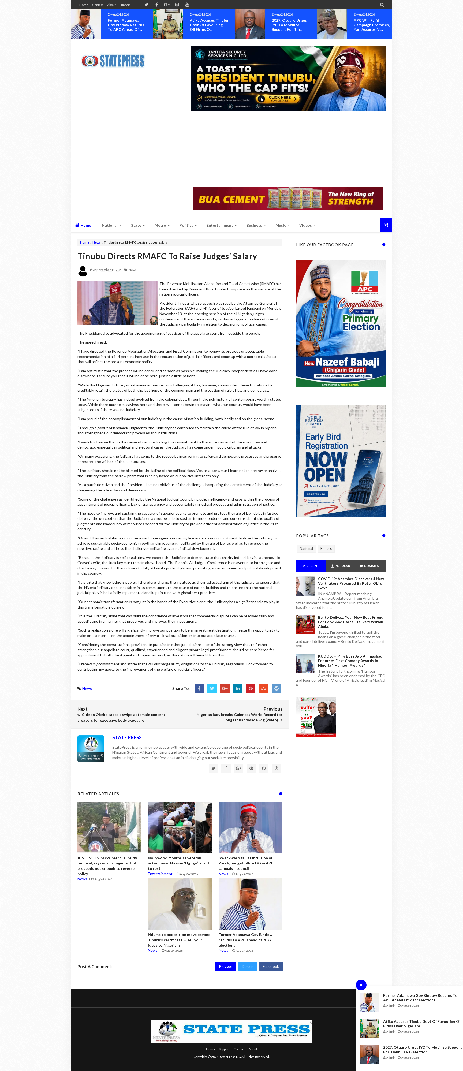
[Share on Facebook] (199, 688)
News (96, 242)
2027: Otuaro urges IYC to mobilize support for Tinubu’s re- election (422, 1049)
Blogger (225, 966)
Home (83, 5)
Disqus (247, 966)
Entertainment (160, 873)
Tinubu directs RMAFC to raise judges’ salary (167, 256)
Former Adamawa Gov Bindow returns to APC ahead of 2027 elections (420, 997)
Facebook (271, 966)
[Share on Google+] (225, 688)
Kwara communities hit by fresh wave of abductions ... (372, 25)
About (111, 5)
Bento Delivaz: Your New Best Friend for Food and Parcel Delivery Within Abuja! (350, 622)
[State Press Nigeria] (115, 58)
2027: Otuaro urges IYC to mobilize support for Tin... (207, 25)
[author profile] (82, 275)
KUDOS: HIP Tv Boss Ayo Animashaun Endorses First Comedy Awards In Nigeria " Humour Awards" (351, 660)
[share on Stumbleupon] (263, 688)
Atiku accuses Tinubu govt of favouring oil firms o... (127, 25)
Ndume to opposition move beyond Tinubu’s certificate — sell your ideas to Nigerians (179, 939)
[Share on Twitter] (212, 688)
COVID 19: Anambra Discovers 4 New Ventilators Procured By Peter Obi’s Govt (351, 583)
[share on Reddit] (276, 688)
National (306, 548)
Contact (97, 5)
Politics (326, 548)
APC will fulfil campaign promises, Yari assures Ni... (290, 25)
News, (133, 269)
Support (125, 5)
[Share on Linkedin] (237, 688)
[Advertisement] (288, 149)
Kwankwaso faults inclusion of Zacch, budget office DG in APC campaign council (246, 863)
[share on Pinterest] (250, 688)
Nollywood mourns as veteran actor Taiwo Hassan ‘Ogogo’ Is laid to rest (178, 863)
